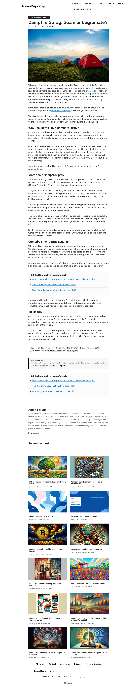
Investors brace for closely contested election (45, 584)
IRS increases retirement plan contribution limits (47, 483)
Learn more (33, 433)
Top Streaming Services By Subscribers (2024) (54, 284)
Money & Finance (114, 3)
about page (72, 350)
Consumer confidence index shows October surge (44, 619)
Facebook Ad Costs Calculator (84, 516)
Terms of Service (93, 663)
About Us (76, 3)
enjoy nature (92, 91)
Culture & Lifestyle (81, 9)
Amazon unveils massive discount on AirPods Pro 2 (87, 483)
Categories (65, 663)
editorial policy (55, 350)
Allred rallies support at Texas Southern (88, 584)
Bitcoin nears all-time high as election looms (45, 550)
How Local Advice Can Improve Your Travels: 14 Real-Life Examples (63, 279)
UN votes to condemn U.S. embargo (86, 549)
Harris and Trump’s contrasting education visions (89, 654)
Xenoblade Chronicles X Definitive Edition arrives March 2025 (89, 619)
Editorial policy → (61, 365)
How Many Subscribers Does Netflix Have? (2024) (55, 290)
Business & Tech (93, 3)
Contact (52, 663)
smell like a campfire (61, 110)
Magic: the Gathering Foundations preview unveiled (47, 654)
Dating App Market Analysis (41, 516)
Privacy (77, 663)
